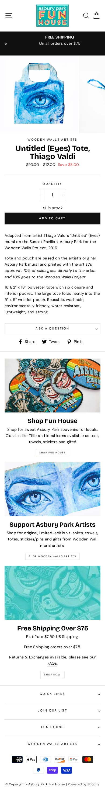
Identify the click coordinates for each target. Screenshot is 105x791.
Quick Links (52, 694)
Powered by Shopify (84, 784)
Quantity (52, 184)
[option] (52, 40)
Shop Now (52, 674)
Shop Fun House (52, 452)
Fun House (52, 727)
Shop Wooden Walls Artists (52, 556)
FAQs (52, 663)
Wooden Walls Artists (52, 744)
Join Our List (52, 711)
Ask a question (52, 329)
